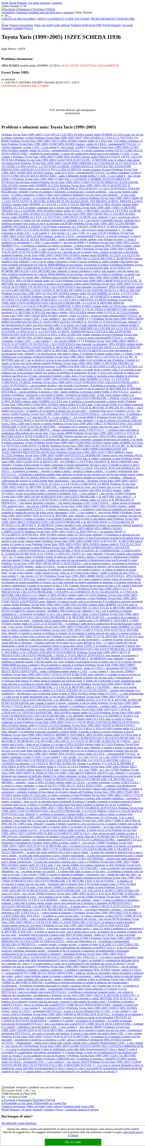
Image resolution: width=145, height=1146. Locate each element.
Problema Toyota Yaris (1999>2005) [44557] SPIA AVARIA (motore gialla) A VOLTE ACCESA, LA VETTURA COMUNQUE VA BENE (69, 482)
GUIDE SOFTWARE (77, 18)
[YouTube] (37, 9)
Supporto (45, 2)
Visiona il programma (21, 25)
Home (4, 2)
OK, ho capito (73, 1142)
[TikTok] (49, 9)
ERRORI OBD (126, 18)
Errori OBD (95, 25)
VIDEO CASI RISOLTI (50, 18)
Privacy (28, 28)
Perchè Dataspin (18, 2)
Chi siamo (33, 2)
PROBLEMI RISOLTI (104, 18)
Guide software (61, 25)
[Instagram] (23, 9)
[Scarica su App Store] (17, 1103)
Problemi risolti (79, 25)
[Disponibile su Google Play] (50, 1103)
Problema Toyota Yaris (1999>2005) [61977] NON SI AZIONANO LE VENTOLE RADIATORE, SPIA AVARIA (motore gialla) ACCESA (65, 711)
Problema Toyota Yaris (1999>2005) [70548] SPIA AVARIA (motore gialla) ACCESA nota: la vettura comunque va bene (70, 793)
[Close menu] (2, 22)
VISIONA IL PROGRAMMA (18, 18)
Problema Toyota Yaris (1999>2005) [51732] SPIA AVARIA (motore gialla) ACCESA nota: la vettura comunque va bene (69, 597)
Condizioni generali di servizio (82, 1109)
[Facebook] (8, 9)
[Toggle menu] (9, 16)
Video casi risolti (43, 25)
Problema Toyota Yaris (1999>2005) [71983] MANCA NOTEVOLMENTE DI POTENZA (66, 807)
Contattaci (56, 2)
